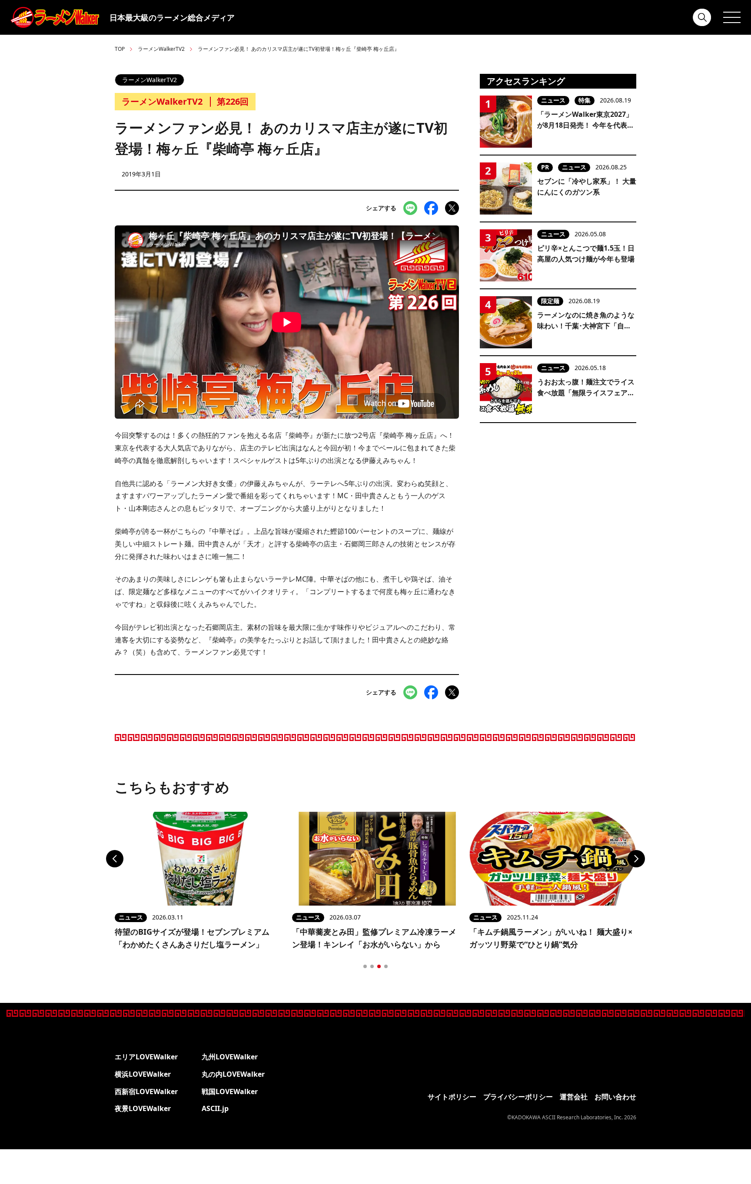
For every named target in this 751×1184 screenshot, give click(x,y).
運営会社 (574, 1096)
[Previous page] (114, 858)
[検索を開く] (702, 17)
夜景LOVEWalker (143, 1108)
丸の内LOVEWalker (233, 1074)
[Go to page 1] (365, 966)
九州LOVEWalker (230, 1057)
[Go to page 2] (372, 966)
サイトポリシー (452, 1096)
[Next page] (636, 858)
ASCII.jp (215, 1108)
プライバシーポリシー (518, 1096)
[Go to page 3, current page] (379, 966)
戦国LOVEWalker (230, 1091)
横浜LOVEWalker (143, 1074)
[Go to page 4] (386, 966)
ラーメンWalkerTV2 (161, 49)
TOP (120, 49)
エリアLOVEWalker (146, 1057)
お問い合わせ (615, 1096)
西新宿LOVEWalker (146, 1091)
